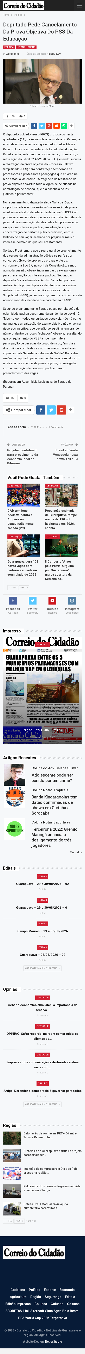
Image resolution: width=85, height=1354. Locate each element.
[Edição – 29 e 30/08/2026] (42, 690)
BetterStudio (53, 1341)
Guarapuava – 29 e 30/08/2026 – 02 (42, 884)
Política (9, 47)
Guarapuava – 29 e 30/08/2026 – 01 (42, 907)
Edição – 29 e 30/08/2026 (42, 730)
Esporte (50, 1290)
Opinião (42, 1083)
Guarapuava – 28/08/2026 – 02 (42, 955)
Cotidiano (52, 536)
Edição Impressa (18, 1304)
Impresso (42, 644)
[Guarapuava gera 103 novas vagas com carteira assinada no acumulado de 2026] (23, 545)
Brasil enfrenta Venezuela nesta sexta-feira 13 (65, 454)
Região (35, 1297)
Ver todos (76, 852)
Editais (42, 876)
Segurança (53, 1297)
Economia (67, 1290)
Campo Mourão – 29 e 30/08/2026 (42, 931)
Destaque (15, 485)
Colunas (40, 1304)
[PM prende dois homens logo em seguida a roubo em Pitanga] (12, 1191)
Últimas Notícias (26, 47)
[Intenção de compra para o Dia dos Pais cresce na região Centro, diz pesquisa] (12, 1173)
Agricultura (18, 1297)
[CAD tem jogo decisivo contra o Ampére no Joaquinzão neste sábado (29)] (23, 495)
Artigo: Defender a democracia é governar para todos (42, 1091)
